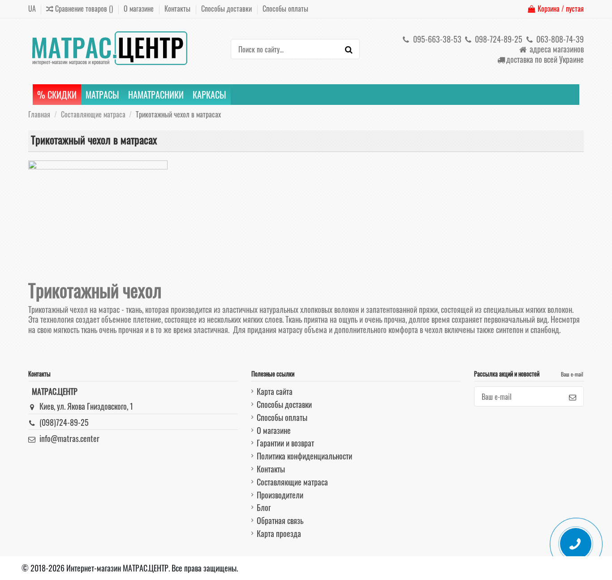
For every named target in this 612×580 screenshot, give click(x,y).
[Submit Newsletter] (572, 396)
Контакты (178, 8)
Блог (264, 507)
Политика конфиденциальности (304, 456)
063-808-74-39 (559, 39)
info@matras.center (69, 438)
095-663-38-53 (436, 39)
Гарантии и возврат (285, 443)
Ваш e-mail (572, 374)
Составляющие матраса (292, 482)
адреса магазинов (556, 49)
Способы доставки (227, 8)
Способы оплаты (285, 8)
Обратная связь (280, 520)
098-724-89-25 (497, 39)
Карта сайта (275, 391)
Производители (280, 495)
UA (32, 8)
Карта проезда (279, 533)
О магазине (139, 8)
